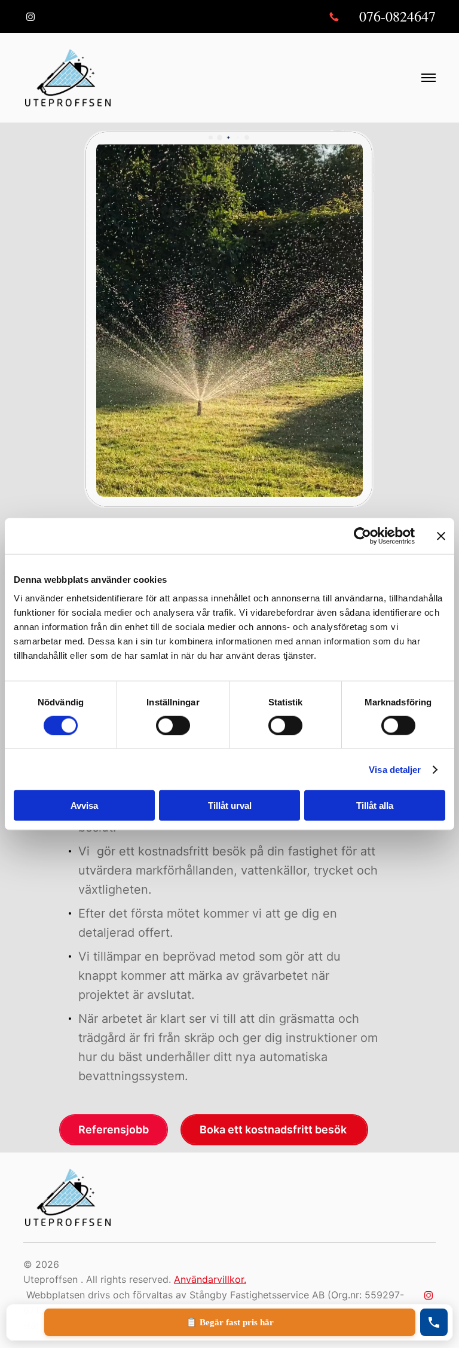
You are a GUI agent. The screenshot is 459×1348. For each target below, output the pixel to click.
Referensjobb (113, 1129)
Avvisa (84, 805)
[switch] (173, 725)
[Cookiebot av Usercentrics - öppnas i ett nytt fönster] (362, 536)
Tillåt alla (374, 805)
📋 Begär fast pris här (230, 1322)
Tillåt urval (230, 805)
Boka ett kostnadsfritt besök (274, 1129)
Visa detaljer (395, 769)
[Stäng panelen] (441, 535)
